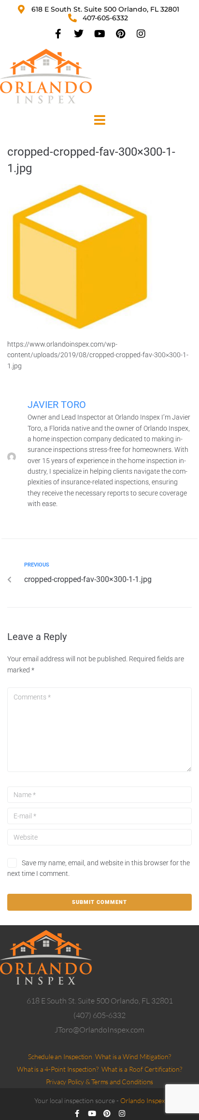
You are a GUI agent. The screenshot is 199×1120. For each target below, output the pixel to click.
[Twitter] (79, 34)
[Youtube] (99, 34)
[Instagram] (141, 34)
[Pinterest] (120, 34)
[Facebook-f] (58, 34)
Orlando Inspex (142, 1100)
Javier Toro (57, 404)
